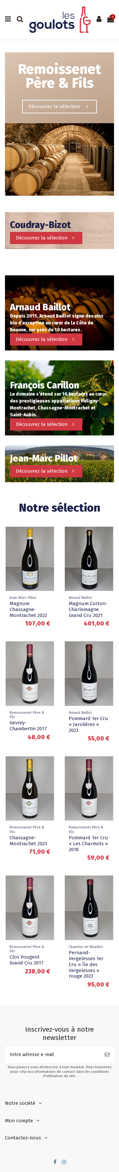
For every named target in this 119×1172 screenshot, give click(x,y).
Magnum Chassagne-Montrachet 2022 (28, 609)
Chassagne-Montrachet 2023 (28, 841)
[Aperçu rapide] (50, 537)
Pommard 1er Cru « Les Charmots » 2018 (88, 843)
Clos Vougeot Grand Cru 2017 (27, 960)
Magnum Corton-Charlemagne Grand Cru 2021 (88, 609)
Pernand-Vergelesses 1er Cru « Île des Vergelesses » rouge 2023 (86, 964)
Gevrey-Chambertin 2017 (28, 726)
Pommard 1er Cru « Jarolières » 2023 (88, 724)
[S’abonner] (107, 1054)
